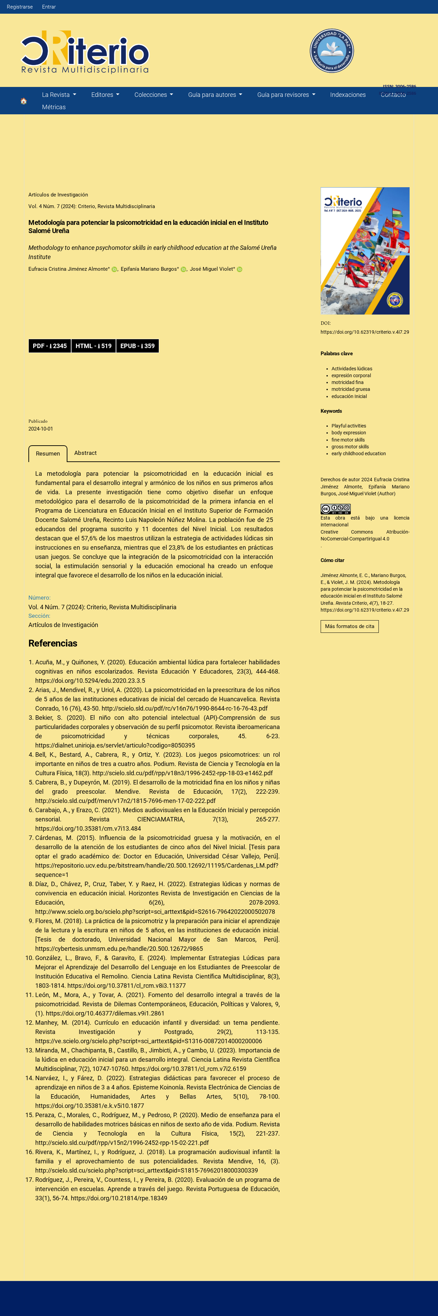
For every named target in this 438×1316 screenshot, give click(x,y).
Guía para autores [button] (212, 94)
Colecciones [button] (151, 94)
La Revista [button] (56, 94)
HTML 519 (94, 345)
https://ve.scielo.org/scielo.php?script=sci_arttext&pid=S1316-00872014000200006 (148, 1041)
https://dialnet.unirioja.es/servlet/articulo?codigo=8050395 (115, 745)
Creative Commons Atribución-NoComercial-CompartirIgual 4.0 (365, 535)
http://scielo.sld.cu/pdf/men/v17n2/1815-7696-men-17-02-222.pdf (125, 800)
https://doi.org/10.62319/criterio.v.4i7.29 (365, 332)
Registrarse (20, 7)
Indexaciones (348, 94)
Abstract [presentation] (85, 452)
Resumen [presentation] (48, 453)
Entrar (49, 7)
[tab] (47, 453)
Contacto (393, 94)
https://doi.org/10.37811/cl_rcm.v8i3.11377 (126, 985)
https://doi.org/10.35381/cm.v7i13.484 (88, 828)
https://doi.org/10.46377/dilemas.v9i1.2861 (105, 1013)
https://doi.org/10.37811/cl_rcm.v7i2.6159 (188, 1068)
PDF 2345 (50, 345)
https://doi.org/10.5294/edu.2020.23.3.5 (90, 680)
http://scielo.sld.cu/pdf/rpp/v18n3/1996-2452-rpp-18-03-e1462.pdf (182, 773)
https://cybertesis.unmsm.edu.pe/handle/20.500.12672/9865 (119, 948)
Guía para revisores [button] (283, 94)
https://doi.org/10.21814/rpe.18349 (119, 1198)
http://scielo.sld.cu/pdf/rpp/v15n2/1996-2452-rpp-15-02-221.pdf (122, 1142)
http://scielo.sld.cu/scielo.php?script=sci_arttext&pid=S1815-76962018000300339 (146, 1170)
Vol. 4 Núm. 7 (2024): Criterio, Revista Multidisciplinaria (91, 206)
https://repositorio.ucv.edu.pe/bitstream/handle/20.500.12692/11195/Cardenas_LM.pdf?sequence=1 (157, 870)
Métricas (54, 107)
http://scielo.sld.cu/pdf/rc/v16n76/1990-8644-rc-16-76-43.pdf (185, 708)
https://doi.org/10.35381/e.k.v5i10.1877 (89, 1105)
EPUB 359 (137, 345)
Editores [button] (103, 94)
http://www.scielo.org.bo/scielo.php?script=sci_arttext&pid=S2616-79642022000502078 (155, 911)
